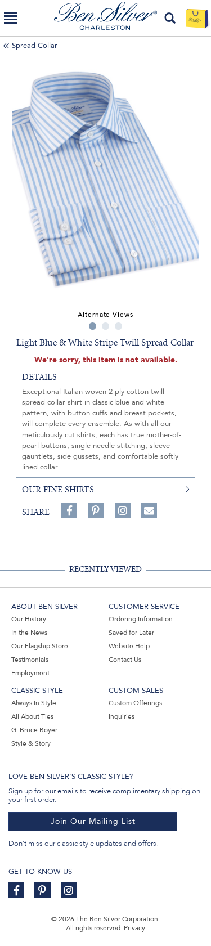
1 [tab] (92, 326)
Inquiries (121, 716)
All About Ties (32, 716)
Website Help (129, 646)
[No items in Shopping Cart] (196, 18)
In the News (29, 632)
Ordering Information (141, 619)
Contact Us (125, 659)
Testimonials (29, 659)
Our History (28, 619)
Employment (30, 673)
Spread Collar (34, 46)
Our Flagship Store (39, 646)
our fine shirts (58, 489)
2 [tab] (105, 326)
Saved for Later (131, 632)
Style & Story (31, 743)
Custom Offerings (135, 702)
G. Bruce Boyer (34, 729)
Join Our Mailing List (93, 821)
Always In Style (33, 702)
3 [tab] (118, 326)
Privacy (134, 927)
